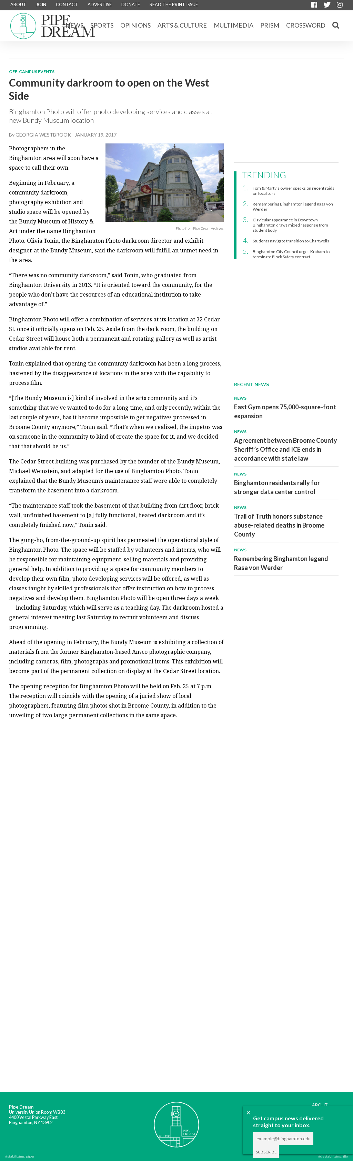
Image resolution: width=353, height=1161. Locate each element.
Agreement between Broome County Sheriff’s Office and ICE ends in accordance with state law (285, 449)
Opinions (135, 25)
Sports (101, 25)
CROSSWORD (305, 25)
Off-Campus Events (31, 71)
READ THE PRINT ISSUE (174, 4)
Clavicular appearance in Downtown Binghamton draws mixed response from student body (290, 225)
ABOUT (18, 4)
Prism (269, 25)
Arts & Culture (182, 25)
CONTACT (67, 4)
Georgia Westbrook (43, 135)
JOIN (41, 4)
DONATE (130, 4)
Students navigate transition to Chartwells (291, 240)
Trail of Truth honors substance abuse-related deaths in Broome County (279, 525)
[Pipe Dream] (176, 1120)
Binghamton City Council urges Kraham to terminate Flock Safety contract (291, 254)
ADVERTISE (100, 4)
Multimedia (233, 25)
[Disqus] (116, 811)
